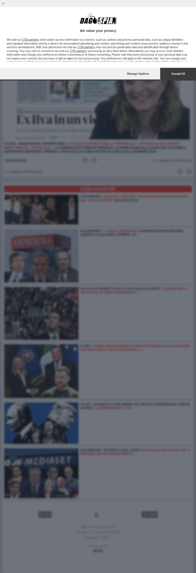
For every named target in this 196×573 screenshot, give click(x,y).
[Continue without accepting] (3, 3)
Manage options (138, 73)
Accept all (178, 73)
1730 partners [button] (30, 39)
